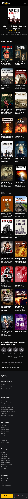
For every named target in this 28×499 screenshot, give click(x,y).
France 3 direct (5, 429)
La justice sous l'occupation (19, 284)
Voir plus (24, 34)
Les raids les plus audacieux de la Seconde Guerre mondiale (6, 308)
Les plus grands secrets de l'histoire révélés (21, 160)
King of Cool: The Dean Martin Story (6, 214)
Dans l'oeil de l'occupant (5, 284)
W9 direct (3, 438)
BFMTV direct (5, 442)
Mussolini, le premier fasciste (6, 62)
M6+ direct (4, 434)
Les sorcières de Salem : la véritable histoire (6, 184)
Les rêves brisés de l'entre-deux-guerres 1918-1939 (7, 260)
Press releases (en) (6, 386)
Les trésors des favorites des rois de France (20, 63)
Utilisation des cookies (7, 407)
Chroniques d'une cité (20, 236)
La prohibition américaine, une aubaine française (20, 308)
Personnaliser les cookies (8, 411)
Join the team (5, 391)
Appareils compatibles (7, 415)
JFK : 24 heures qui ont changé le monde (6, 333)
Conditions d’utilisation (7, 409)
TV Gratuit (4, 456)
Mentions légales (5, 405)
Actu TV (3, 469)
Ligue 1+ (3, 483)
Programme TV (5, 452)
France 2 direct (5, 427)
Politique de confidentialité (8, 403)
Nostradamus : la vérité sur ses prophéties (19, 184)
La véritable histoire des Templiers (21, 135)
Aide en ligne (4, 401)
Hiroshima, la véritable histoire (6, 236)
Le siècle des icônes (21, 331)
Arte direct (4, 436)
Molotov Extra (5, 479)
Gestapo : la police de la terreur (20, 86)
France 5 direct (5, 431)
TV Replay (4, 454)
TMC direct (4, 440)
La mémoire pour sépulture (20, 214)
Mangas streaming (6, 467)
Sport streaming (5, 462)
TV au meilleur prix (6, 485)
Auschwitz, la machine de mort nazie (6, 87)
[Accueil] (6, 3)
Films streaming (5, 458)
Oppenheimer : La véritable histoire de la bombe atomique (7, 136)
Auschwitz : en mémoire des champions (5, 160)
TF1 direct (4, 425)
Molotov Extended (6, 481)
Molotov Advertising (6, 389)
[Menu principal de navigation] (25, 3)
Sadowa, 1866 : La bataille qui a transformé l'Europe (7, 111)
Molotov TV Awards (6, 464)
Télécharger (4, 413)
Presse (3, 384)
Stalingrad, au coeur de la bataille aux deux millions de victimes (20, 111)
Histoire (18, 32)
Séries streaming (5, 460)
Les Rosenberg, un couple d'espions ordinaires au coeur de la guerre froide (20, 260)
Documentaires (11, 32)
